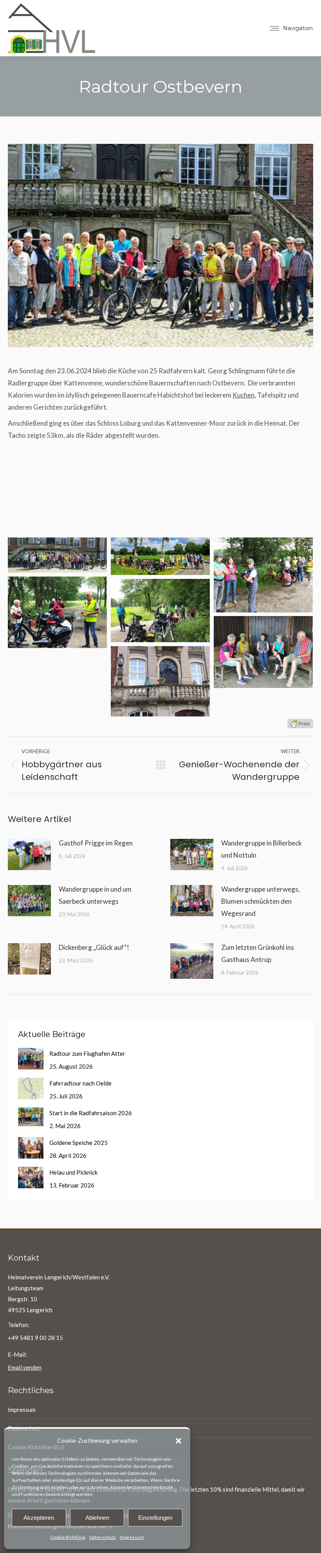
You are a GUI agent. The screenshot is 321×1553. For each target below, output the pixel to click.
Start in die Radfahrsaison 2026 (90, 1112)
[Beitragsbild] (29, 854)
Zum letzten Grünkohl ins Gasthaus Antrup (257, 953)
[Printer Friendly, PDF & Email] (300, 723)
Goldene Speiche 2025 (78, 1142)
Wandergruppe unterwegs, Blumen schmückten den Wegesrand (260, 901)
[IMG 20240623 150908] (263, 652)
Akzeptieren (38, 1517)
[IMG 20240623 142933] (160, 681)
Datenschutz (102, 1537)
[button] (178, 1441)
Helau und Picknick (73, 1172)
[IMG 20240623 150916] (160, 610)
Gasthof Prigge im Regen (96, 843)
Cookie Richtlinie (67, 1537)
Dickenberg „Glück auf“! (94, 947)
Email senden (24, 1367)
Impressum (132, 1537)
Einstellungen (155, 1517)
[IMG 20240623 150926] (57, 612)
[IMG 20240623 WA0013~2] (57, 555)
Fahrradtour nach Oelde (80, 1083)
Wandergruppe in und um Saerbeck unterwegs (95, 895)
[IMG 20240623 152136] (263, 575)
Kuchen (243, 395)
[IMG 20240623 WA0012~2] (160, 556)
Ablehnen (97, 1517)
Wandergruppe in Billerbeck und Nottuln (261, 849)
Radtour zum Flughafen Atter (87, 1053)
